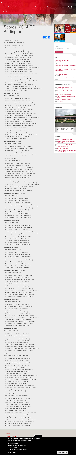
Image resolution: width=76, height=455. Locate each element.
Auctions (30, 7)
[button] (57, 120)
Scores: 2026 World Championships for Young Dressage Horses (65, 69)
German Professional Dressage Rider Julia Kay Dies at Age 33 (66, 149)
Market (42, 7)
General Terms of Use (12, 436)
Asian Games (60, 101)
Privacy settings (38, 436)
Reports (23, 7)
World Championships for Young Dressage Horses (66, 96)
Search (60, 52)
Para (36, 7)
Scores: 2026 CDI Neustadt (61, 74)
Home (4, 7)
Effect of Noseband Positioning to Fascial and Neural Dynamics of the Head (66, 141)
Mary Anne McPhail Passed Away (64, 138)
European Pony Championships (64, 94)
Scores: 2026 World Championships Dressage (65, 65)
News (16, 7)
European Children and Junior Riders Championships (65, 91)
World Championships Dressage (64, 99)
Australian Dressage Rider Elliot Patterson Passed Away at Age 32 (66, 144)
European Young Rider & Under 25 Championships (64, 88)
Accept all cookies (62, 452)
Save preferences (12, 452)
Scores (10, 7)
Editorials (49, 7)
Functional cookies (14, 443)
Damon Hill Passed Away (62, 147)
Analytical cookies (14, 447)
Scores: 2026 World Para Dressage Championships (63, 61)
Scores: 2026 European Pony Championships (65, 78)
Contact (7, 434)
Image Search (58, 7)
